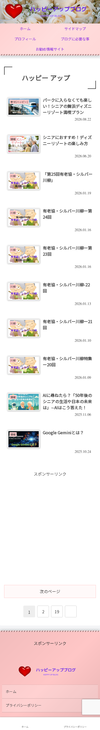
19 (57, 611)
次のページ (50, 591)
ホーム (11, 691)
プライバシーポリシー (24, 705)
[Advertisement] (50, 527)
